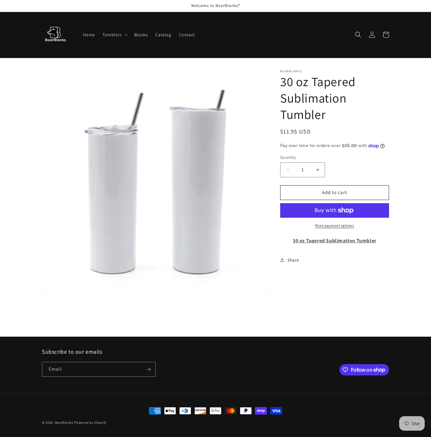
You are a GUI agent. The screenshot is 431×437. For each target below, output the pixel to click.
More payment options (334, 225)
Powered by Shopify (90, 422)
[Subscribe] (148, 369)
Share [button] (293, 260)
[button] (114, 34)
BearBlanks (64, 422)
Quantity (288, 157)
